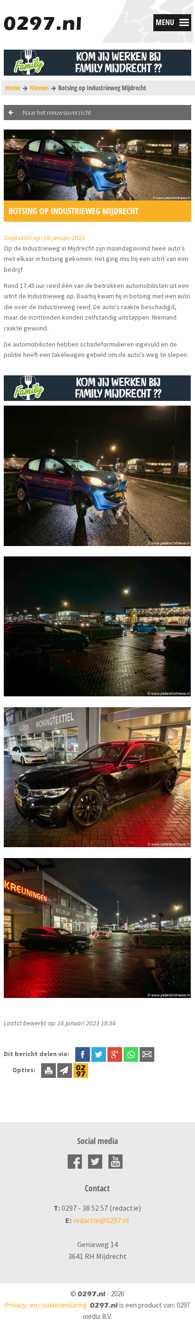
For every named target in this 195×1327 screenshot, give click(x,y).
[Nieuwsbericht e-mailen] (147, 1053)
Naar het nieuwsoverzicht (57, 112)
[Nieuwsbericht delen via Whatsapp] (131, 1054)
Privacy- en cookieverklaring (46, 1305)
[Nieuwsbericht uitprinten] (48, 1070)
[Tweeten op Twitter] (98, 1053)
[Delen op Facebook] (82, 1053)
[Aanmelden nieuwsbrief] (64, 1070)
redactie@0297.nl (101, 1220)
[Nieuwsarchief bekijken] (80, 1070)
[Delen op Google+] (114, 1053)
